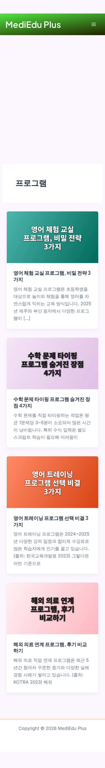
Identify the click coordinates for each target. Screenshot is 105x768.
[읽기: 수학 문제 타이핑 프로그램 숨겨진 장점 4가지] (52, 363)
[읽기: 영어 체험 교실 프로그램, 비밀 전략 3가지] (52, 237)
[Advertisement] (52, 90)
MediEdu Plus (33, 24)
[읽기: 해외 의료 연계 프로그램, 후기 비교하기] (52, 608)
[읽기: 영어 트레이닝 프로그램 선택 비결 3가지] (52, 481)
